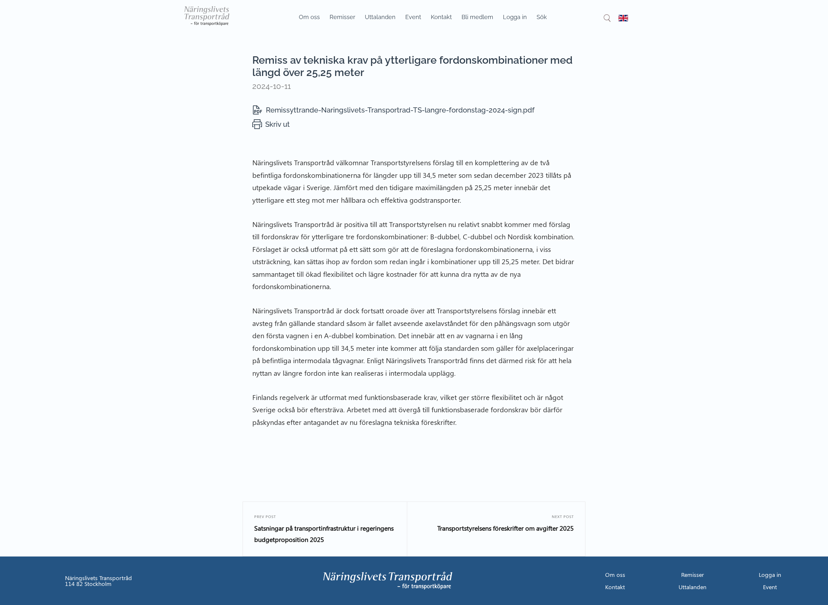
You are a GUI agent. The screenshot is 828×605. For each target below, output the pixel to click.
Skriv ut (277, 124)
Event (413, 17)
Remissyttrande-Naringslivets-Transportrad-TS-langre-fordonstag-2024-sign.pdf (400, 110)
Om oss (309, 17)
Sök (542, 17)
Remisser (342, 17)
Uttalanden (380, 17)
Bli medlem (477, 17)
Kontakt (441, 17)
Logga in (515, 17)
